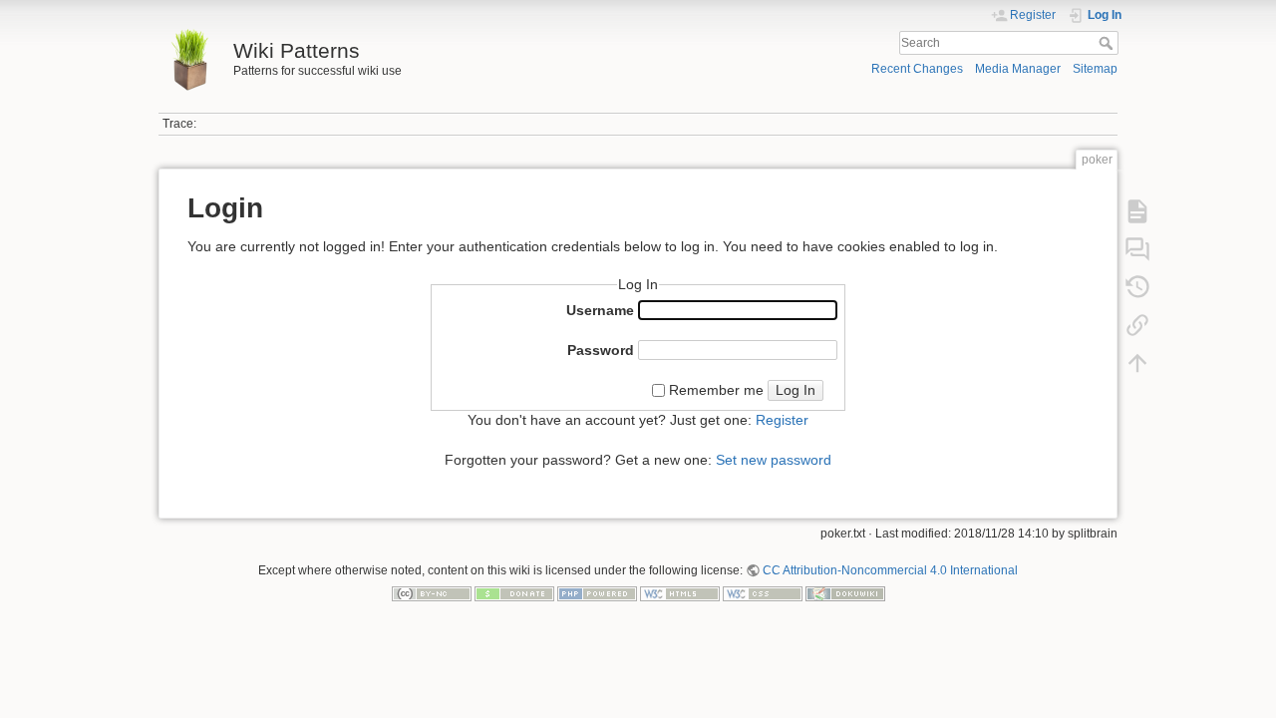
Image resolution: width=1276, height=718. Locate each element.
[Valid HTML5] (680, 593)
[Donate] (514, 593)
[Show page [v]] (1137, 211)
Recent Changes (917, 69)
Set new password (773, 460)
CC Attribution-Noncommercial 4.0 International (890, 570)
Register (782, 420)
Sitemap (1095, 69)
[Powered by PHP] (597, 593)
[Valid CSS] (762, 593)
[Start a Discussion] (1137, 249)
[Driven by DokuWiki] (845, 593)
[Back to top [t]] (1137, 363)
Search (1108, 43)
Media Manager (1018, 69)
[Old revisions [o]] (1137, 287)
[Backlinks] (1137, 325)
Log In (795, 390)
